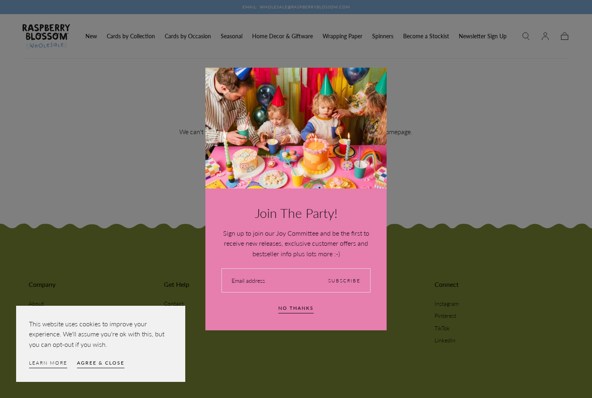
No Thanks (296, 308)
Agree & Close (100, 363)
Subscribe (344, 281)
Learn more (48, 363)
